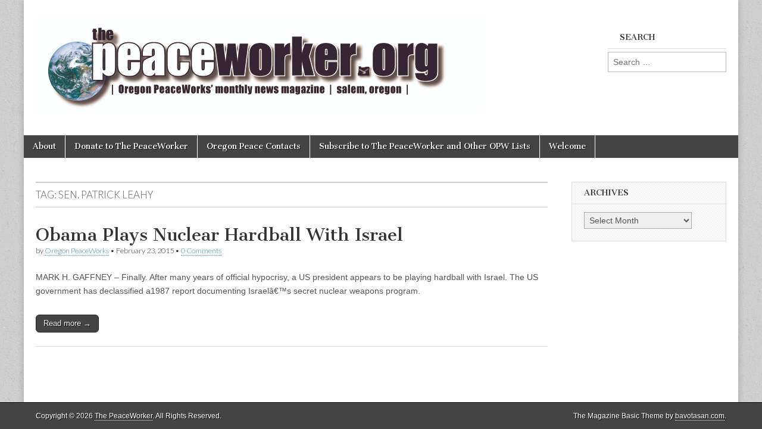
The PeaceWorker (123, 416)
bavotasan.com (699, 416)
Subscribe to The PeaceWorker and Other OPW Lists (424, 146)
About (44, 146)
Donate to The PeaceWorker (131, 146)
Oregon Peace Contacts (254, 146)
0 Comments (201, 250)
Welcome (567, 146)
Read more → (67, 323)
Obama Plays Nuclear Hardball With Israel (219, 234)
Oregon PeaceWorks (77, 250)
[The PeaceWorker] (260, 58)
